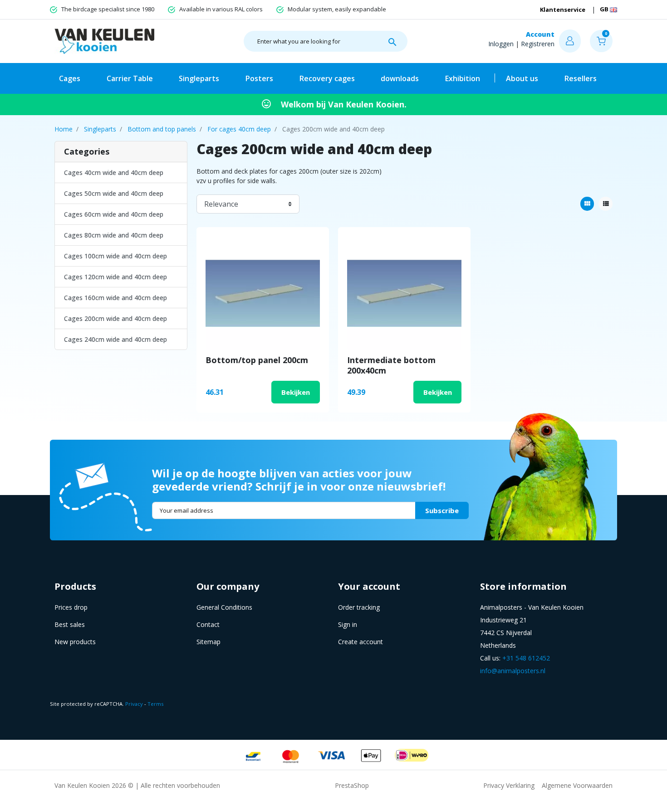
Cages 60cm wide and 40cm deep (113, 214)
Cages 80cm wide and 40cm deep (113, 235)
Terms (155, 703)
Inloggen (501, 43)
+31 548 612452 (526, 658)
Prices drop (71, 607)
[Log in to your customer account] (570, 40)
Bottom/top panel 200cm (257, 359)
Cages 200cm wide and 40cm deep (115, 318)
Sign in (347, 624)
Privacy (134, 703)
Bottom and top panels (162, 129)
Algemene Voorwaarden (577, 785)
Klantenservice (562, 9)
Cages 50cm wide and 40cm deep (113, 193)
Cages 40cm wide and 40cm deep (113, 172)
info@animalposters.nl (512, 670)
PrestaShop (352, 785)
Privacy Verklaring (509, 785)
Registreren (537, 43)
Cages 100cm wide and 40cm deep (115, 256)
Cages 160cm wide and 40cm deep (115, 297)
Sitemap (208, 641)
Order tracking (359, 607)
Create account (360, 641)
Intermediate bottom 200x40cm (391, 365)
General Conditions (224, 607)
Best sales (69, 624)
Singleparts (100, 129)
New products (75, 641)
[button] (601, 41)
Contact (208, 624)
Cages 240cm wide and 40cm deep (115, 339)
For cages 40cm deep (239, 129)
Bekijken (295, 392)
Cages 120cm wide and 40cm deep (115, 276)
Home (63, 129)
